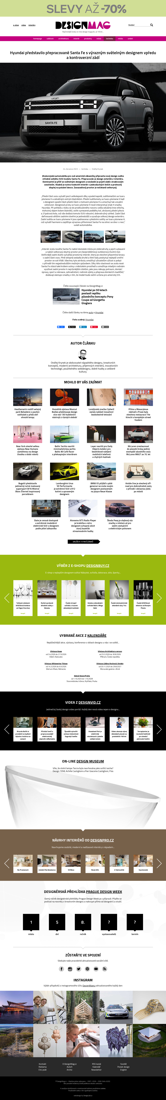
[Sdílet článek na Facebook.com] (61, 326)
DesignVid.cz (89, 702)
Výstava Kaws (56, 651)
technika (109, 38)
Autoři (69, 1066)
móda (99, 38)
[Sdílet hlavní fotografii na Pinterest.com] (94, 326)
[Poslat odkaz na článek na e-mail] (105, 326)
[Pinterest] (87, 969)
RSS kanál (96, 1064)
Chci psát (43, 1069)
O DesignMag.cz (70, 1064)
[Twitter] (78, 969)
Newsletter (96, 1069)
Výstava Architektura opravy (110, 651)
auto (91, 312)
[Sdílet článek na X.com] (72, 326)
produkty (88, 38)
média (120, 38)
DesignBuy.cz (97, 565)
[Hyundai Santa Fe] (83, 112)
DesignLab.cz (87, 1095)
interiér (76, 38)
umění (130, 38)
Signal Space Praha (82, 676)
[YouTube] (96, 969)
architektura (63, 38)
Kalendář (96, 1066)
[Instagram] (70, 969)
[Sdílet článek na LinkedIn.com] (83, 326)
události (50, 38)
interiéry (32, 25)
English (123, 1069)
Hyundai (99, 312)
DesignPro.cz (102, 840)
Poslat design (123, 1066)
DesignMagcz (89, 985)
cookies (102, 1088)
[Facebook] (61, 969)
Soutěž (123, 1064)
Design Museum (90, 761)
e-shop (16, 25)
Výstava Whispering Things (56, 663)
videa (23, 25)
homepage (37, 38)
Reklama (42, 1066)
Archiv (69, 1069)
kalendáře (96, 635)
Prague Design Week (104, 891)
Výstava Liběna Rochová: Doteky (109, 663)
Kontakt (42, 1064)
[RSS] (104, 969)
